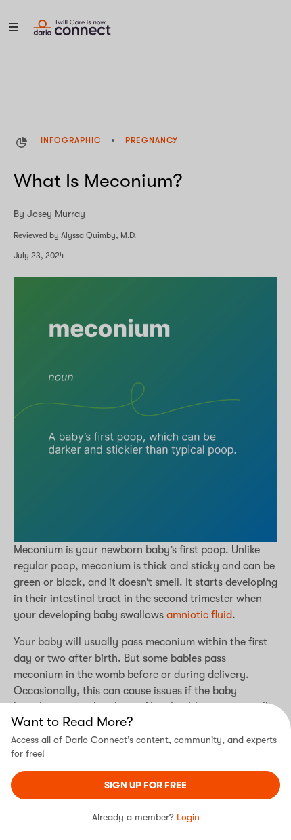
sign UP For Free (145, 785)
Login (188, 817)
